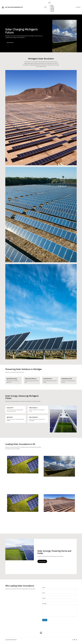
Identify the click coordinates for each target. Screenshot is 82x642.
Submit (44, 620)
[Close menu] (49, 3)
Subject (44, 598)
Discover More (10, 42)
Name (43, 587)
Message (44, 603)
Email (43, 592)
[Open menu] (45, 7)
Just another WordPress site (14, 7)
